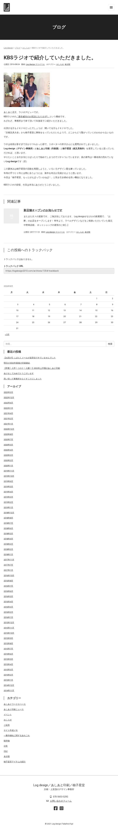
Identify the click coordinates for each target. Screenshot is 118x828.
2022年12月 (9, 397)
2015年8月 (8, 643)
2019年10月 (9, 476)
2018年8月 (8, 518)
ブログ (17, 48)
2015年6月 (8, 654)
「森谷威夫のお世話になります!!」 (32, 116)
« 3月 (7, 334)
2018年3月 (8, 544)
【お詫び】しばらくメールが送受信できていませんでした (30, 358)
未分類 (67, 64)
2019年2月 (8, 502)
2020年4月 (8, 450)
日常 (6, 746)
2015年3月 (8, 669)
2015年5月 (8, 659)
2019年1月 (8, 507)
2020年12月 (9, 429)
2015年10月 (9, 633)
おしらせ (26, 48)
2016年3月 (8, 607)
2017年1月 (8, 570)
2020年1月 (8, 465)
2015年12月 (9, 622)
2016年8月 (8, 581)
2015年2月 (8, 675)
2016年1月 (8, 617)
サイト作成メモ (11, 730)
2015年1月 (8, 680)
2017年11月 (9, 560)
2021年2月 (8, 418)
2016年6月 (8, 591)
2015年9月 (8, 638)
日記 (6, 751)
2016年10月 (9, 575)
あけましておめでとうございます (19, 373)
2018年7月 (8, 523)
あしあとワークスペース (15, 704)
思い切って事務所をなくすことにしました (23, 379)
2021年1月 (8, 424)
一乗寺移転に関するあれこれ (17, 735)
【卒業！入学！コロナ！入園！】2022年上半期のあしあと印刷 (32, 368)
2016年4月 (8, 602)
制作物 (7, 741)
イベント (8, 714)
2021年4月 (8, 413)
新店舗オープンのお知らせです (43, 210)
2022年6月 (8, 403)
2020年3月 (8, 455)
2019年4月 (8, 492)
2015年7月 (8, 649)
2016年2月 (8, 612)
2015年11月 (9, 628)
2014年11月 (9, 690)
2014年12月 (9, 685)
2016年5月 (8, 596)
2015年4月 (8, 664)
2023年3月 (8, 392)
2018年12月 (9, 513)
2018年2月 (8, 549)
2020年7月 (8, 439)
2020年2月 (8, 460)
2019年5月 (8, 486)
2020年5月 (8, 445)
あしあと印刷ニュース (14, 709)
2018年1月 (8, 554)
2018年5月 (8, 533)
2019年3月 (8, 497)
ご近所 (7, 725)
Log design (8, 48)
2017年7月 (8, 565)
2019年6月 (8, 481)
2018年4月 (8, 539)
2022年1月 (8, 408)
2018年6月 (8, 528)
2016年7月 (8, 586)
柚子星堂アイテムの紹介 (15, 762)
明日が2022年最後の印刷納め (17, 363)
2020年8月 (8, 434)
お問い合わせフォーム (61, 801)
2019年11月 (9, 471)
